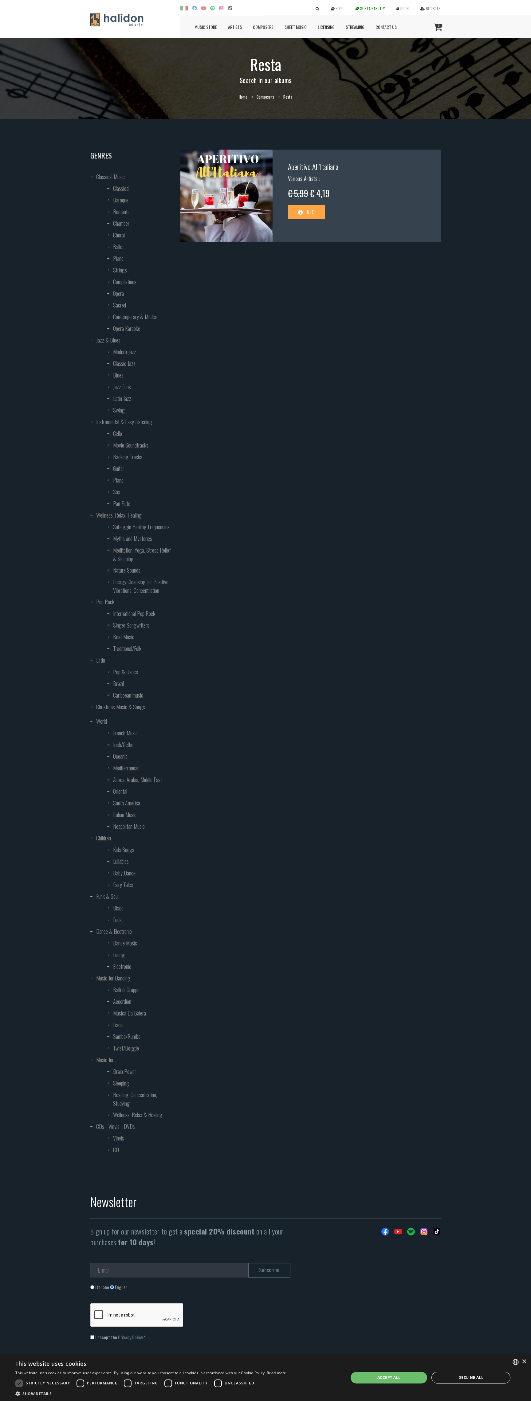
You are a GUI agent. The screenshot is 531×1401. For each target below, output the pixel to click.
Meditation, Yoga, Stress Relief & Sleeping (142, 554)
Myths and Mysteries (132, 538)
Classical (121, 188)
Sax (116, 492)
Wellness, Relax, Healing (119, 515)
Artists (235, 27)
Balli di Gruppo (126, 990)
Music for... (106, 1060)
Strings (120, 270)
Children (103, 838)
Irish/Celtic (123, 745)
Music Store (206, 27)
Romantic (122, 212)
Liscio (118, 1025)
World (101, 721)
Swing (119, 410)
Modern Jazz (124, 352)
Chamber (121, 223)
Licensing (326, 27)
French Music (125, 733)
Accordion (122, 1001)
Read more (276, 1373)
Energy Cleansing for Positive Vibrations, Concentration (140, 586)
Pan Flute (121, 503)
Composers (263, 27)
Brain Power (124, 1071)
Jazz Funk (122, 387)
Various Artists (303, 178)
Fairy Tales (123, 885)
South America (126, 803)
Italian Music (124, 815)
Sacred (119, 305)
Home (243, 97)
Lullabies (121, 861)
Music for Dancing (113, 978)
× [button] (524, 1361)
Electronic (122, 966)
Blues (118, 375)
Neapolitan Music (129, 826)
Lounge (120, 955)
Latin (100, 660)
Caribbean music (128, 695)
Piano (118, 258)
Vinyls (118, 1138)
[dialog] (265, 1377)
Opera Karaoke (126, 328)
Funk (117, 920)
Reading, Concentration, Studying (135, 1099)
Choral (119, 235)
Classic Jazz (124, 363)
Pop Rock (105, 602)
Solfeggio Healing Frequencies (141, 527)
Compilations (124, 282)
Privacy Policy (130, 1337)
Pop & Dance (125, 672)
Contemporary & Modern (136, 317)
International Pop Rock (134, 613)
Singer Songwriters (131, 625)
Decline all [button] (470, 1377)
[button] (150, 1393)
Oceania (120, 756)
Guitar (118, 468)
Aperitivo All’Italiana (313, 166)
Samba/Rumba (126, 1036)
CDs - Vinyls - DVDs (115, 1126)
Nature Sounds (126, 570)
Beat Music (123, 637)
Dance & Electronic (114, 931)
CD (116, 1150)
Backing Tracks (127, 457)
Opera (118, 293)
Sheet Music (296, 27)
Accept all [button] (388, 1377)
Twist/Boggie (126, 1048)
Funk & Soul (107, 896)
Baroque (120, 200)
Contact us (386, 27)
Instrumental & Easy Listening (124, 422)
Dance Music (125, 943)
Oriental (120, 791)
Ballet (118, 247)
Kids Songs (123, 850)
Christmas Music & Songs (120, 707)
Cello (117, 433)
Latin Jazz (122, 398)
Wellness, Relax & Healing (137, 1115)
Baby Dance (124, 873)
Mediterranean (126, 768)
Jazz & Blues (108, 340)
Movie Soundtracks (130, 445)
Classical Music (110, 177)
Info (309, 212)
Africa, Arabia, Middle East (137, 780)
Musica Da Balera (129, 1013)
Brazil (118, 683)
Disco (118, 908)
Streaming (355, 27)
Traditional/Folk (127, 648)
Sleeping (121, 1083)
